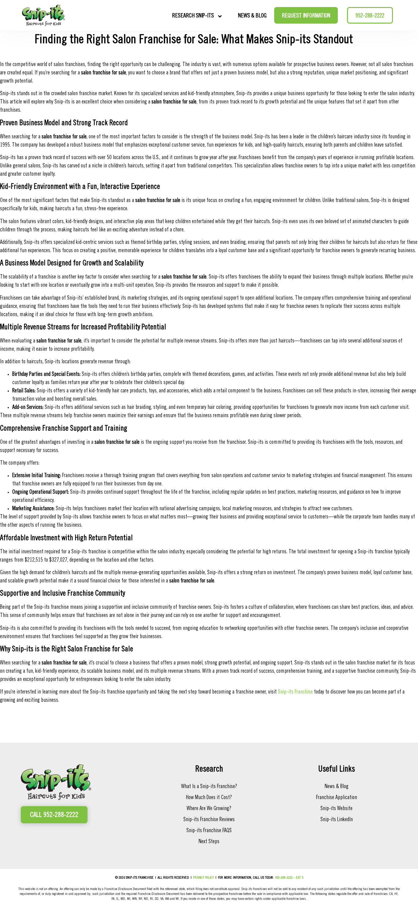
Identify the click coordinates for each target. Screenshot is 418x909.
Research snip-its (193, 16)
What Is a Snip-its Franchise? (209, 787)
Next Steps (209, 842)
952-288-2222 (370, 16)
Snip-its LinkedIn (336, 820)
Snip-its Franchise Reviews (209, 820)
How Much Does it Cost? (209, 798)
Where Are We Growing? (209, 809)
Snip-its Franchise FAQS (209, 831)
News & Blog (252, 16)
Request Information (306, 16)
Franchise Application (336, 798)
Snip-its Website (336, 809)
